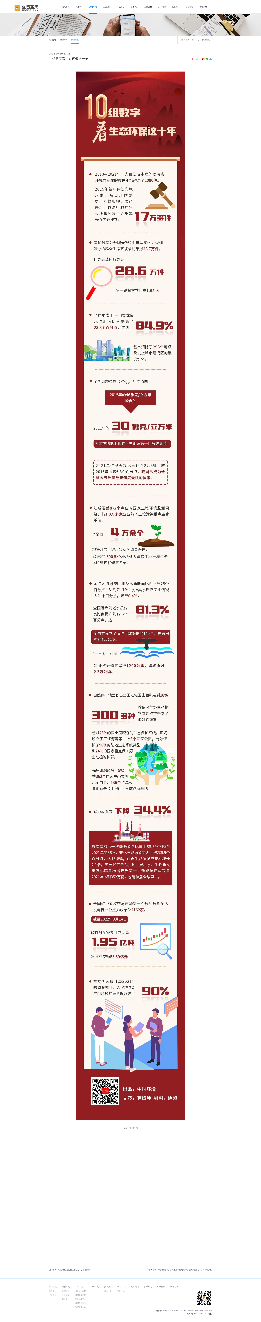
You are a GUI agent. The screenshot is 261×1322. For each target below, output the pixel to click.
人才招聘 (162, 7)
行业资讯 (75, 40)
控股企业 (52, 1295)
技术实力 (134, 7)
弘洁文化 (121, 1291)
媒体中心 (93, 7)
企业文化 (148, 7)
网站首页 (66, 7)
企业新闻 (64, 40)
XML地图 (208, 1314)
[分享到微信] (207, 59)
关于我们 (79, 7)
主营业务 (107, 7)
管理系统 (203, 7)
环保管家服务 (80, 1303)
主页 (187, 40)
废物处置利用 (80, 1291)
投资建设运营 (80, 1307)
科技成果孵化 (80, 1299)
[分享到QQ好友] (210, 59)
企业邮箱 (189, 7)
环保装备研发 (80, 1295)
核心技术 (107, 1291)
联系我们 (175, 7)
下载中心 (121, 7)
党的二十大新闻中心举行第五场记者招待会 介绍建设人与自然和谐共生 (182, 1270)
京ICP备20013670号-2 (195, 1314)
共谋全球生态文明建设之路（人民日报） (74, 1270)
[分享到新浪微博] (203, 59)
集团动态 (53, 40)
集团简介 (52, 1291)
